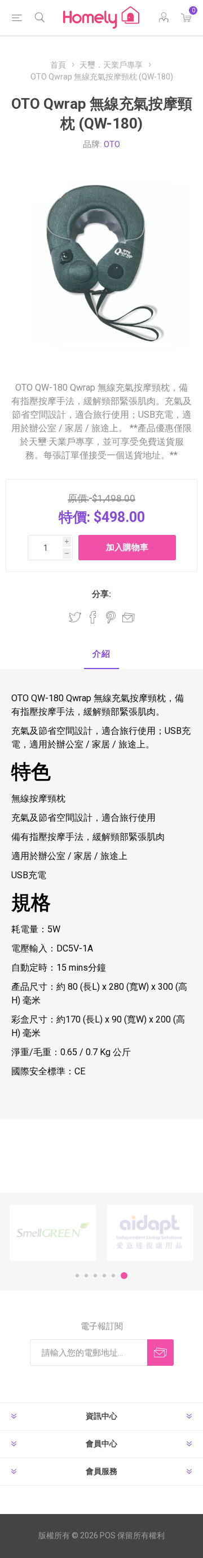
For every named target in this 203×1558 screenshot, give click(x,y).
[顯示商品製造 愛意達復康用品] (150, 1233)
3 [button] (95, 1275)
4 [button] (104, 1275)
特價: (74, 517)
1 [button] (77, 1275)
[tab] (101, 654)
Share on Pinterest (111, 617)
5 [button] (113, 1275)
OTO (112, 144)
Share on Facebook (93, 617)
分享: (101, 594)
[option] (53, 1233)
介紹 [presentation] (101, 654)
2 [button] (86, 1275)
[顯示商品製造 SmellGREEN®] (53, 1233)
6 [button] (124, 1275)
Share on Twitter (75, 617)
